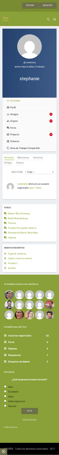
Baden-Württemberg (19, 213)
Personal (8, 157)
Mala (11, 396)
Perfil (13, 107)
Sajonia (12, 237)
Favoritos (38, 157)
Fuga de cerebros (17, 253)
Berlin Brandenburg (18, 218)
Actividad (15, 100)
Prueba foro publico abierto (22, 228)
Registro (47, 5)
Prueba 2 (13, 263)
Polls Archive (10, 427)
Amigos (30, 114)
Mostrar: (17, 172)
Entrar (30, 5)
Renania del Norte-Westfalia (23, 232)
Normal (12, 406)
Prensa (12, 223)
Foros (13, 128)
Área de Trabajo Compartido (25, 148)
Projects (30, 134)
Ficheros (14, 141)
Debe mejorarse (16, 401)
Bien (10, 387)
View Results (29, 419)
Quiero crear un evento (20, 258)
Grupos (30, 121)
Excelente (13, 391)
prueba (12, 268)
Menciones (23, 157)
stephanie (22, 184)
